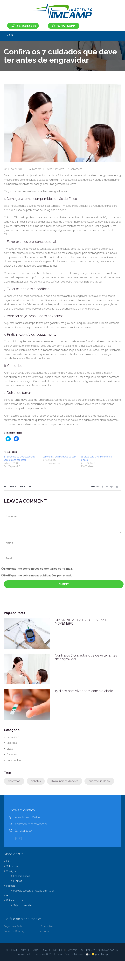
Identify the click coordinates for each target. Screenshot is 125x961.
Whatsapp (66, 26)
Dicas (49, 169)
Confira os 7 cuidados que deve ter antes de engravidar (86, 657)
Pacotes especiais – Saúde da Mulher (33, 890)
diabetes (36, 781)
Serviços (11, 871)
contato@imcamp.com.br (31, 824)
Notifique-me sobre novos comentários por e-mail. (38, 568)
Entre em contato (15, 900)
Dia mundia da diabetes (64, 781)
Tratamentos (14, 760)
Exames (17, 880)
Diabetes (12, 742)
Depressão (13, 737)
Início (9, 861)
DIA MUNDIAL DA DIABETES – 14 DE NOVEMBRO (82, 621)
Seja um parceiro (22, 905)
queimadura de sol (99, 781)
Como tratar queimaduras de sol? (59, 456)
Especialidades (21, 876)
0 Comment (75, 169)
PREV (12, 486)
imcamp (37, 169)
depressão (14, 781)
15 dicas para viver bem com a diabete (84, 691)
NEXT (23, 486)
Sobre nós (12, 866)
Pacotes (10, 885)
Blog (9, 895)
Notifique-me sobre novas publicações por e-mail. (38, 575)
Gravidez (58, 169)
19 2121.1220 (26, 26)
